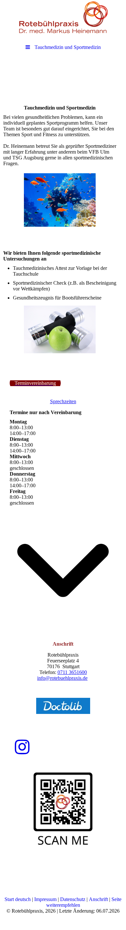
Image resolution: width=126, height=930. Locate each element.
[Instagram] (22, 747)
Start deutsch (18, 899)
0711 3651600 (72, 672)
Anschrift (98, 899)
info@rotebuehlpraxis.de (62, 678)
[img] (63, 17)
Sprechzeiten (63, 401)
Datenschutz (72, 899)
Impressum (45, 899)
